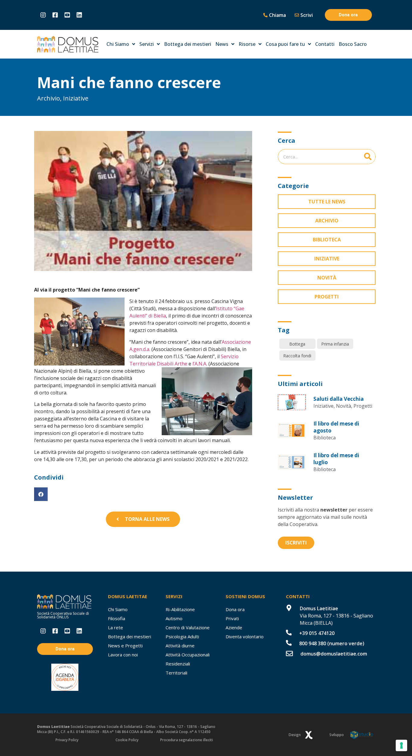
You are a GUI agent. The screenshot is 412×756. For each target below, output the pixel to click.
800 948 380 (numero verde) (331, 643)
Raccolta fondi (297, 356)
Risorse (247, 44)
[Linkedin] (79, 15)
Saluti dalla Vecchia (338, 398)
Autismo (174, 618)
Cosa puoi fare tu (285, 44)
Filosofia (116, 618)
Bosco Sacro (353, 44)
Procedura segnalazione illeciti (186, 739)
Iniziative (75, 98)
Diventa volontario (245, 636)
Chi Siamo (117, 44)
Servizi (146, 44)
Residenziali (178, 664)
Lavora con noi (123, 655)
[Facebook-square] (55, 15)
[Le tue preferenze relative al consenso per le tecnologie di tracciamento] (401, 745)
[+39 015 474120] (289, 632)
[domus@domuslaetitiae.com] (289, 653)
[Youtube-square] (67, 15)
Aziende (234, 627)
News (221, 44)
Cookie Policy (127, 739)
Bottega (297, 344)
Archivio (48, 98)
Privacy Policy (66, 739)
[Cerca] (367, 156)
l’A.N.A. (199, 363)
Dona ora (235, 609)
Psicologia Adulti (182, 636)
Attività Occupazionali (188, 655)
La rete (115, 627)
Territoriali (176, 673)
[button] (41, 494)
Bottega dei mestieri (187, 44)
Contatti (324, 44)
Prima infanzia (335, 344)
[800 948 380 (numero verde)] (289, 643)
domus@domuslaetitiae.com (333, 653)
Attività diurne (180, 646)
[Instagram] (43, 15)
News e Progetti (125, 646)
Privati (232, 618)
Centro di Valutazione (188, 627)
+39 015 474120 (316, 633)
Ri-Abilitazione (180, 609)
